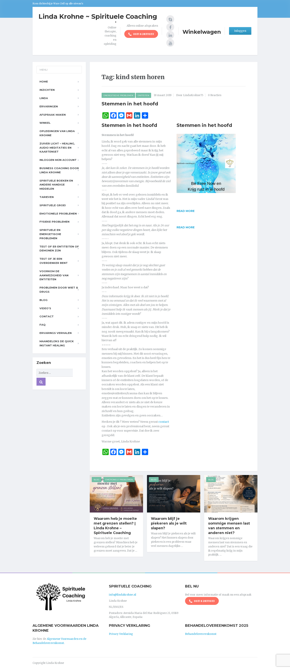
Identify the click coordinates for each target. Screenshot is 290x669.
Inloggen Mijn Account (58, 159)
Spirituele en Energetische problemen (50, 234)
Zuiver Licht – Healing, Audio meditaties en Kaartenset (57, 147)
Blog (96, 479)
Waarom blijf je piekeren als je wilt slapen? (169, 523)
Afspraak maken (52, 114)
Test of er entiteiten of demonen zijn (59, 248)
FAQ (42, 324)
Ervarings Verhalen (55, 332)
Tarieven (46, 197)
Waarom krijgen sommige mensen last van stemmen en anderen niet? (229, 525)
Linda (43, 98)
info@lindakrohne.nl (122, 594)
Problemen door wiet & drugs (58, 289)
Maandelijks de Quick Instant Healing (56, 343)
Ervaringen (48, 106)
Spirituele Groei (52, 205)
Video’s (45, 308)
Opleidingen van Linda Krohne (57, 133)
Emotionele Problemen (119, 479)
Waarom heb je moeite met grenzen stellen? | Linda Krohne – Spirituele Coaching (115, 525)
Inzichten (47, 89)
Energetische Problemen (118, 95)
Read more (186, 211)
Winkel (45, 122)
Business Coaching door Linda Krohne (59, 170)
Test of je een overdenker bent (53, 260)
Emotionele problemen (58, 213)
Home (43, 81)
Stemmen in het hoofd (130, 104)
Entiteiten (143, 95)
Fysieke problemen (54, 221)
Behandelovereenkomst (200, 634)
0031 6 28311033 (143, 34)
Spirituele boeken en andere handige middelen (56, 184)
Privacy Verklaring (121, 634)
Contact (46, 316)
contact (163, 422)
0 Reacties (214, 95)
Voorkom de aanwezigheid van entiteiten (53, 275)
